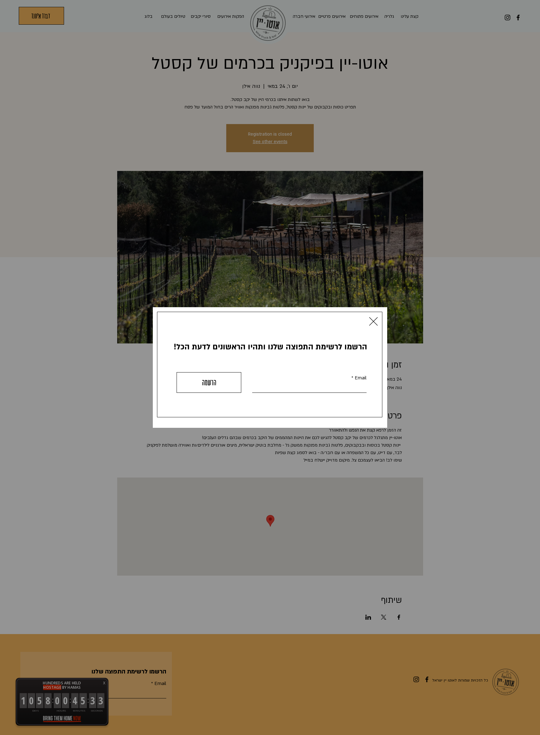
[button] (373, 321)
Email (361, 378)
